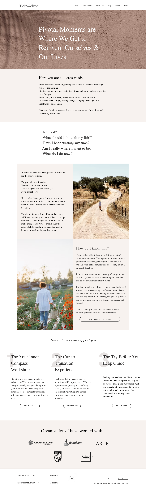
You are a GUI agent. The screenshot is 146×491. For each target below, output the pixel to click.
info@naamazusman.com (28, 483)
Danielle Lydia (123, 479)
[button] (76, 5)
